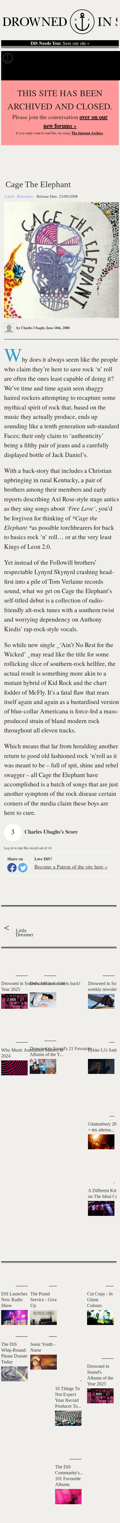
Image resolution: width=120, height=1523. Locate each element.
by (30, 327)
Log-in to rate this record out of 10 (28, 847)
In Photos (85, 58)
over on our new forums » (75, 121)
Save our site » (60, 43)
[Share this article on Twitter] (22, 867)
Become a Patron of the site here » (70, 866)
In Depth (56, 58)
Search (107, 73)
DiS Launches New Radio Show (14, 1299)
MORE (103, 1247)
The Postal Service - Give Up (43, 1299)
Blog (109, 58)
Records (29, 58)
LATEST (10, 960)
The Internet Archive (87, 133)
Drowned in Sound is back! (55, 983)
